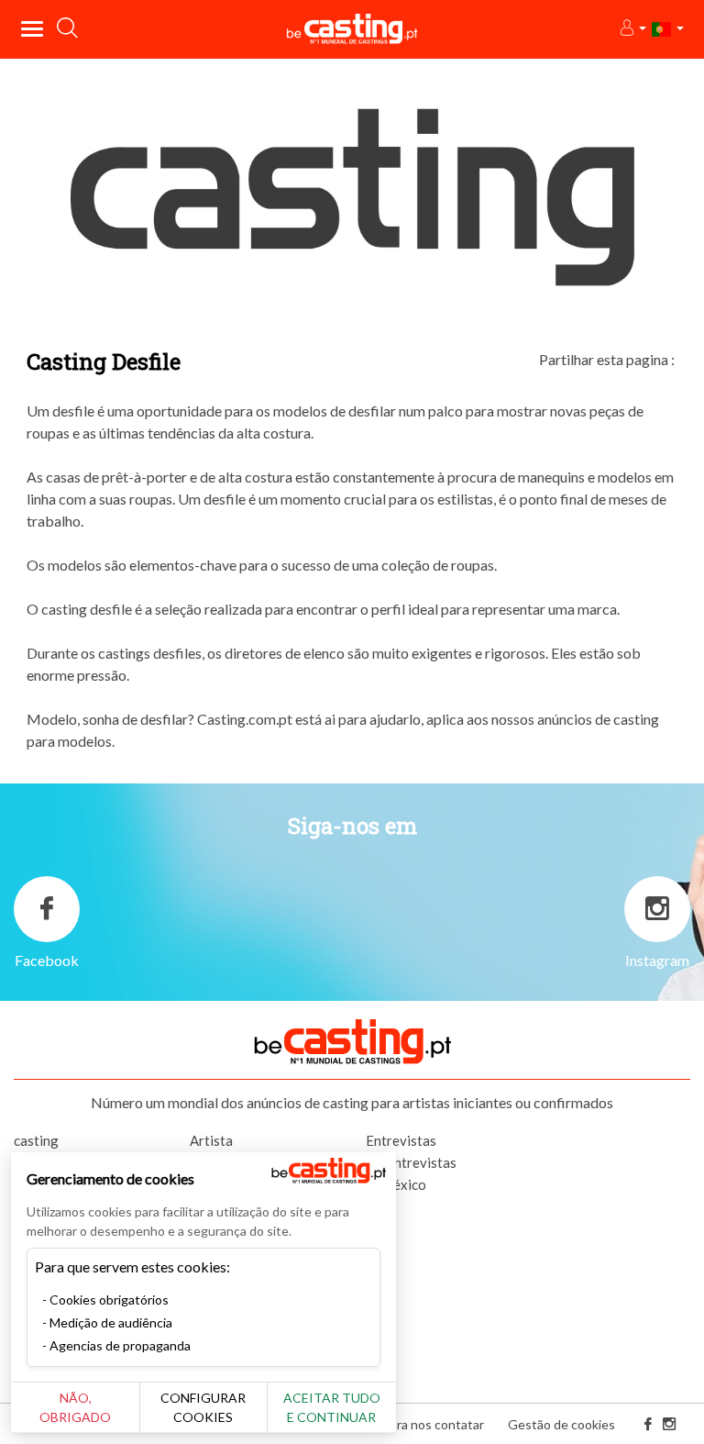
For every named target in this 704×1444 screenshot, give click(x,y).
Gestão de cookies (561, 1424)
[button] (632, 29)
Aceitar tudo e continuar (331, 1407)
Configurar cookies (203, 1407)
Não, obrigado (75, 1407)
